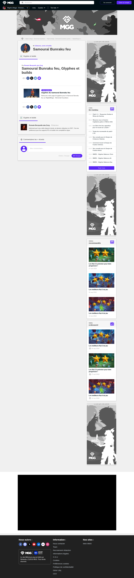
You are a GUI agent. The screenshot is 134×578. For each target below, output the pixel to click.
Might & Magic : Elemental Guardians (35, 38)
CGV (55, 574)
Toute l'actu (101, 168)
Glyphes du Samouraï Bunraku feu (55, 93)
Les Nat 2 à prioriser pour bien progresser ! (100, 265)
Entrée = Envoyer (64, 156)
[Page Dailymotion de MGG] (38, 544)
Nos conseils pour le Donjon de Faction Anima (102, 149)
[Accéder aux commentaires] (39, 78)
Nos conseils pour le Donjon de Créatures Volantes (102, 138)
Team (55, 547)
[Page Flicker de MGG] (43, 544)
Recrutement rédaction (62, 550)
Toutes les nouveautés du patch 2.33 (102, 132)
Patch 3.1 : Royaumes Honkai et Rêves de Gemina (103, 115)
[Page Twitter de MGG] (29, 544)
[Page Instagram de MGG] (47, 544)
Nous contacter (59, 544)
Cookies (56, 560)
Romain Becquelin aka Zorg (33, 65)
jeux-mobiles (47, 90)
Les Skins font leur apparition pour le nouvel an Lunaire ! (102, 126)
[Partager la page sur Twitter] (31, 78)
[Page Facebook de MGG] (20, 544)
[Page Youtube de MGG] (34, 544)
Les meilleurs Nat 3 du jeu (98, 289)
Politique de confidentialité (63, 567)
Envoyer (78, 156)
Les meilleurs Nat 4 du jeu (98, 313)
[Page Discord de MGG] (25, 544)
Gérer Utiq (57, 570)
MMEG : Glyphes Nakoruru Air (102, 158)
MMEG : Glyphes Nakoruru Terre (103, 154)
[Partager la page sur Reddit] (35, 78)
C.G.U (55, 557)
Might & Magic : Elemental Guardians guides (59, 38)
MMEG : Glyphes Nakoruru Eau (102, 162)
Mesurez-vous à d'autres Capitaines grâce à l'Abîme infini (103, 121)
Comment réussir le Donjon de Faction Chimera (102, 143)
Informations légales (61, 554)
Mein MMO (87, 544)
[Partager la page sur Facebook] (28, 78)
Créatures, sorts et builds (43, 45)
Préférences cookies (61, 564)
